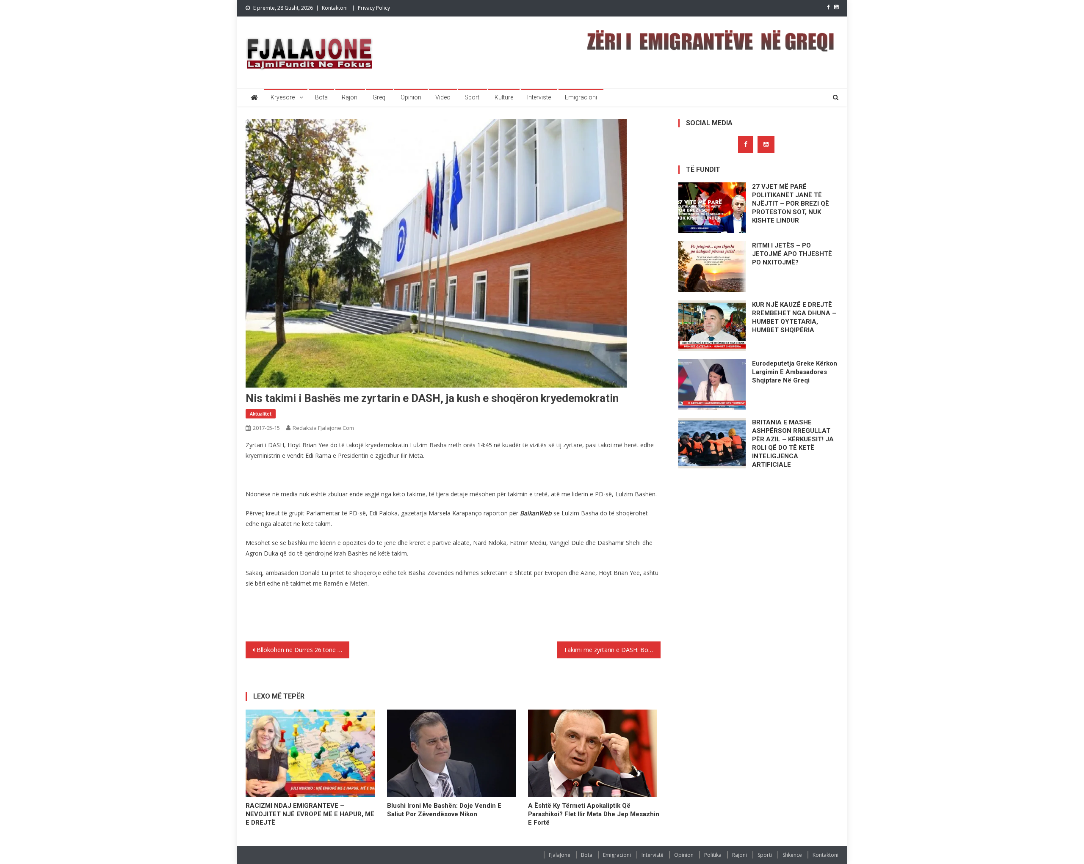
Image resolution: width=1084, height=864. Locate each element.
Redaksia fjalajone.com (323, 428)
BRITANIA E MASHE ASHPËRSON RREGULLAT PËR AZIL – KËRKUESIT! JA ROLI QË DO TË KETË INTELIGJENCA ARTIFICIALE (793, 443)
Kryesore (283, 97)
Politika (713, 854)
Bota (321, 97)
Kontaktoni (335, 7)
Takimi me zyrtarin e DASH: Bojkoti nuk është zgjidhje (612, 650)
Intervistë (539, 97)
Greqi (380, 97)
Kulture (504, 97)
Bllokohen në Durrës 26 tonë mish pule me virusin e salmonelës (303, 650)
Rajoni (350, 97)
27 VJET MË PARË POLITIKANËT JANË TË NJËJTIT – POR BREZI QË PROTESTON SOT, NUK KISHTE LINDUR (790, 203)
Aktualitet (260, 413)
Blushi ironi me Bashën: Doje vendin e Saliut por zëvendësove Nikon (444, 810)
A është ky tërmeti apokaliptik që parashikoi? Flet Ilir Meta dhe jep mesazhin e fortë (593, 814)
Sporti (473, 97)
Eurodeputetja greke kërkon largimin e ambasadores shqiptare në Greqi (794, 372)
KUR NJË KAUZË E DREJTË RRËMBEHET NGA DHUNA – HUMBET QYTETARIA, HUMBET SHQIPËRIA (794, 317)
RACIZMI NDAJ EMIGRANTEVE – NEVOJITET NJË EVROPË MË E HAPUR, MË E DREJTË (310, 814)
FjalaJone (559, 854)
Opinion (411, 97)
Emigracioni (581, 97)
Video (443, 97)
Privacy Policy (374, 7)
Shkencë (792, 854)
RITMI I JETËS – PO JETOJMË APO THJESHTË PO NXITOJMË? (792, 254)
